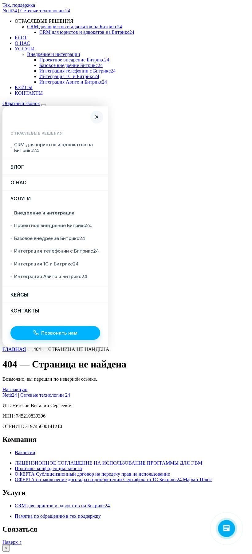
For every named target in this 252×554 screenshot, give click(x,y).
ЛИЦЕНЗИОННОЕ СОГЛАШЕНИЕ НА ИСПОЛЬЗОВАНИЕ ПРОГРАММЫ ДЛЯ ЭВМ (108, 463)
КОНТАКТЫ (29, 93)
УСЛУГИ (25, 48)
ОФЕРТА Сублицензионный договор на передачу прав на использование (92, 474)
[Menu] (43, 105)
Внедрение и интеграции (53, 54)
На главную (14, 389)
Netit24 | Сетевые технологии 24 (36, 10)
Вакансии (25, 452)
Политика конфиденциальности (48, 468)
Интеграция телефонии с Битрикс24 (77, 70)
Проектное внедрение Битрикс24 (74, 59)
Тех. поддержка (18, 5)
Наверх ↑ (12, 542)
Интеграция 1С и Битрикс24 (69, 76)
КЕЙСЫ (24, 87)
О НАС (22, 43)
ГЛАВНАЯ (14, 349)
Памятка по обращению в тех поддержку (58, 516)
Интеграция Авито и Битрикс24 (73, 81)
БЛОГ (21, 37)
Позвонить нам (59, 333)
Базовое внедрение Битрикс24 (71, 65)
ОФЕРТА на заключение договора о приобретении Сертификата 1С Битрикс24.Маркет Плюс (113, 479)
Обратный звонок (21, 103)
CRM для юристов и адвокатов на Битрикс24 (74, 26)
